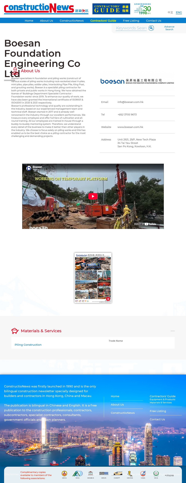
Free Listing (131, 20)
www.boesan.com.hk (130, 127)
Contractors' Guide (103, 20)
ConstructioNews (72, 20)
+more (169, 475)
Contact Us (153, 20)
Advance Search (169, 28)
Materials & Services (161, 402)
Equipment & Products (162, 399)
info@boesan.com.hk (130, 102)
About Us (46, 20)
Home (29, 20)
